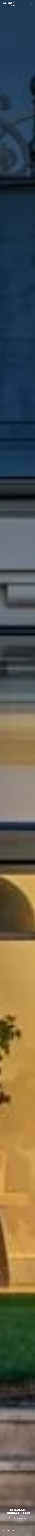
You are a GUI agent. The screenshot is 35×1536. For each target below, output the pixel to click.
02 (8, 1531)
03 (14, 1531)
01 (4, 1531)
